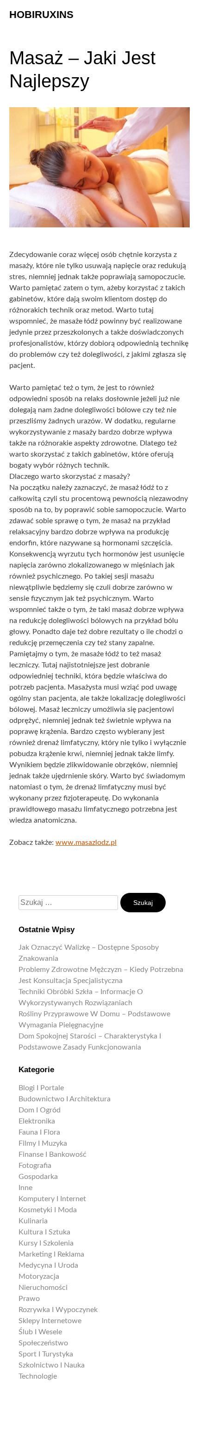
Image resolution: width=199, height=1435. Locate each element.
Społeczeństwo (43, 1343)
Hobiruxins (41, 14)
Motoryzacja (39, 1276)
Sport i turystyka (46, 1354)
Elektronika (37, 1121)
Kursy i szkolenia (46, 1243)
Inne (25, 1187)
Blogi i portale (41, 1088)
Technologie (38, 1376)
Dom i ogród (40, 1110)
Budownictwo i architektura (65, 1099)
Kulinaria (33, 1221)
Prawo (29, 1298)
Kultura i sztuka (44, 1232)
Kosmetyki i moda (48, 1210)
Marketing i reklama (51, 1254)
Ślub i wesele (40, 1332)
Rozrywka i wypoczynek (58, 1309)
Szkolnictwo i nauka (52, 1365)
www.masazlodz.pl (86, 842)
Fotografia (35, 1165)
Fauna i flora (39, 1132)
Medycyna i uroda (48, 1265)
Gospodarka (38, 1176)
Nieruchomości (43, 1287)
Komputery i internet (52, 1199)
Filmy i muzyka (43, 1143)
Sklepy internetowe (50, 1321)
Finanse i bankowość (53, 1154)
